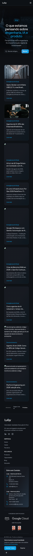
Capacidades (8, 457)
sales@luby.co (13, 486)
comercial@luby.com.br (16, 504)
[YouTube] (9, 434)
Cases (6, 445)
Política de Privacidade (11, 544)
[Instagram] (12, 434)
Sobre (6, 442)
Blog (5, 460)
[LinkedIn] (5, 434)
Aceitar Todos (10, 548)
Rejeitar (22, 548)
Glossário (7, 463)
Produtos (7, 455)
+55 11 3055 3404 (14, 502)
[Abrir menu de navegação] (30, 3)
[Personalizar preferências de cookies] (6, 553)
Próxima (25, 407)
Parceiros (7, 448)
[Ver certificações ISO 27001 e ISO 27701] (16, 528)
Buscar (25, 51)
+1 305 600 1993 (13, 484)
